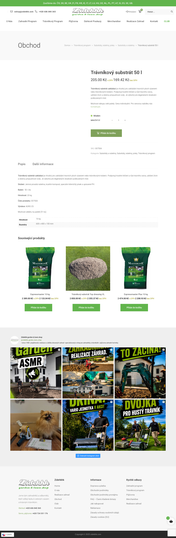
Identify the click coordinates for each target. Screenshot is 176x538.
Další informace (43, 164)
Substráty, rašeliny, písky (127, 153)
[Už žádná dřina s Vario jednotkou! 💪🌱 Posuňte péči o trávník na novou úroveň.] (88, 425)
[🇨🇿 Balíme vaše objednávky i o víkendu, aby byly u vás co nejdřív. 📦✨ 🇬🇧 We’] (35, 425)
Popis (22, 164)
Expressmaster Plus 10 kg (136, 294)
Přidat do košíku (108, 133)
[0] (140, 11)
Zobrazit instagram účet (89, 456)
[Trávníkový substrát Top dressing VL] (88, 268)
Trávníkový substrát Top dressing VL (88, 294)
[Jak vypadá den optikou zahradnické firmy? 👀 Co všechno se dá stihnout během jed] (88, 372)
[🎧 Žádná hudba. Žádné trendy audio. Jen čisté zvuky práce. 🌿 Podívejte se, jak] (35, 372)
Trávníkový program (146, 153)
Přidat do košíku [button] (38, 307)
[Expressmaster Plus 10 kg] (136, 268)
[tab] (22, 164)
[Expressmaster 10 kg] (40, 268)
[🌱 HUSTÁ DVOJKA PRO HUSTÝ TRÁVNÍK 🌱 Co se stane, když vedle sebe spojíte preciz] (140, 425)
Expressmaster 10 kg (40, 294)
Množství (95, 120)
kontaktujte (95, 107)
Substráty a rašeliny (108, 153)
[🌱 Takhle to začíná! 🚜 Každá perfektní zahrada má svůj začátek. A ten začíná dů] (140, 372)
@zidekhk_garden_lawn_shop (31, 340)
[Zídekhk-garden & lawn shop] (88, 11)
